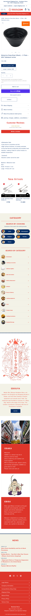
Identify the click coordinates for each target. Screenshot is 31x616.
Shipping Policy (6, 592)
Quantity (3, 72)
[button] (2, 9)
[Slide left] (12, 52)
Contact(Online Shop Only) (9, 589)
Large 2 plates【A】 (8, 69)
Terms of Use (5, 602)
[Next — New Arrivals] (27, 194)
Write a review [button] (15, 131)
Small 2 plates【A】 (8, 65)
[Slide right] (19, 52)
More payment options (15, 95)
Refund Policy (5, 595)
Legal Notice (5, 582)
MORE (15, 411)
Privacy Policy (5, 598)
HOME (2, 18)
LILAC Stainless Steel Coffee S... (7, 199)
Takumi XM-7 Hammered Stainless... (22, 199)
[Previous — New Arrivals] (3, 194)
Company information (7, 585)
